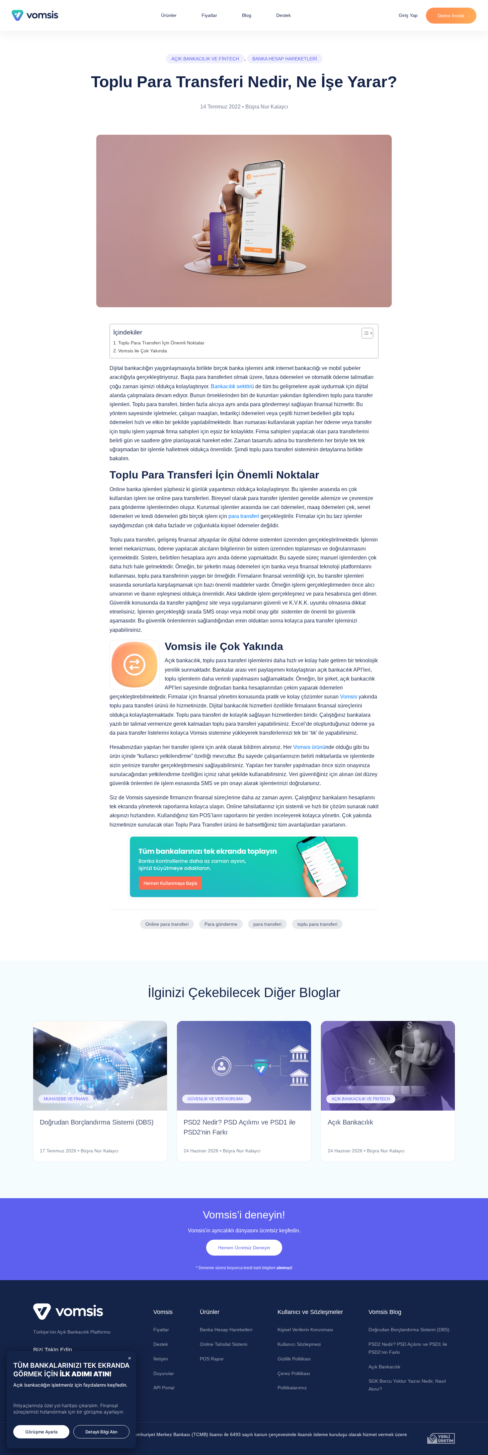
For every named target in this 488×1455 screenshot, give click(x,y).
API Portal (163, 1387)
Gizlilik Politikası (294, 1358)
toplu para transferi (317, 924)
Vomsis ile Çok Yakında (143, 350)
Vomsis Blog (384, 1312)
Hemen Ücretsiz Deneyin (244, 1247)
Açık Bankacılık (384, 1366)
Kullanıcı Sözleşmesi (299, 1344)
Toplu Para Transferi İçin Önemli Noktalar (162, 342)
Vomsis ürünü (309, 747)
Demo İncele (451, 15)
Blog (246, 15)
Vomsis (349, 696)
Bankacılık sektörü (232, 386)
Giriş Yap (408, 15)
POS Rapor (212, 1358)
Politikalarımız (292, 1387)
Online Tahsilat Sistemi (223, 1344)
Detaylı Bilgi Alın (101, 1431)
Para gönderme (220, 924)
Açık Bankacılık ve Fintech (205, 58)
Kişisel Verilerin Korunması (305, 1329)
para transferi (243, 516)
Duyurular (163, 1373)
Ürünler (169, 15)
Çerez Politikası (294, 1373)
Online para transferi (167, 924)
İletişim (160, 1358)
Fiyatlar (209, 15)
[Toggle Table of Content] (364, 333)
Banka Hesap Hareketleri (284, 58)
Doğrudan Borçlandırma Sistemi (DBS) (408, 1329)
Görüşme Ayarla (41, 1431)
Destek (283, 15)
